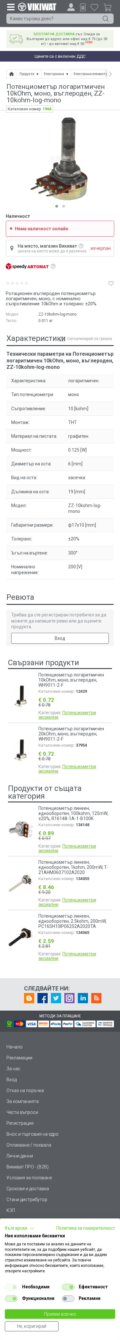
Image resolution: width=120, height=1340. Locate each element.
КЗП (10, 1210)
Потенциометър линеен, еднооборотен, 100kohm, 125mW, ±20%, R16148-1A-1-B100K (73, 813)
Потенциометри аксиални (67, 715)
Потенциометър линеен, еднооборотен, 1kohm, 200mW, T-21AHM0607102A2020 (73, 867)
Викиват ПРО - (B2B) (27, 1166)
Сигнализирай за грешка (89, 338)
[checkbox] (11, 1287)
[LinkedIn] (83, 998)
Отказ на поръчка (25, 1090)
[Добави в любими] (111, 283)
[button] (19, 1228)
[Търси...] (106, 18)
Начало (14, 1046)
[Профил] (71, 7)
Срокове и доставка (27, 1188)
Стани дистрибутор (26, 1199)
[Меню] (10, 6)
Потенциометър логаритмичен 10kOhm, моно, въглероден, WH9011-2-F (71, 680)
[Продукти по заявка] (83, 7)
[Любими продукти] (94, 7)
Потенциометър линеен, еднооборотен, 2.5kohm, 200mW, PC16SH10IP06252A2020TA (72, 921)
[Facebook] (42, 998)
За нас (13, 1068)
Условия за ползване (29, 1177)
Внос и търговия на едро (32, 1134)
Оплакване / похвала (28, 1145)
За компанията (22, 1101)
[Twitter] (56, 998)
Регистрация (20, 1123)
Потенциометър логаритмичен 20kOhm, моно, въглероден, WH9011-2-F (71, 734)
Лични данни (19, 1155)
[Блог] (29, 998)
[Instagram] (69, 998)
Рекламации (19, 1057)
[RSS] (96, 998)
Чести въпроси (22, 1112)
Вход (60, 638)
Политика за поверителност (85, 1228)
